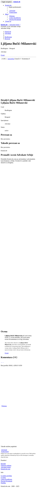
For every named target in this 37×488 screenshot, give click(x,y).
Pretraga (12, 16)
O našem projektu (6, 476)
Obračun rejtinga (6, 465)
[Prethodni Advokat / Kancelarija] (1, 362)
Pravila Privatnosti (15, 19)
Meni (6, 14)
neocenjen (11, 59)
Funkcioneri (13, 12)
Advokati (12, 10)
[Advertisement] (18, 78)
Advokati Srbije (6, 467)
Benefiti (3, 464)
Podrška (3, 483)
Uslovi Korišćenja (15, 18)
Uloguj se (8, 21)
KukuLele (8, 5)
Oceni (3, 55)
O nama (3, 477)
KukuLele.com (5, 469)
